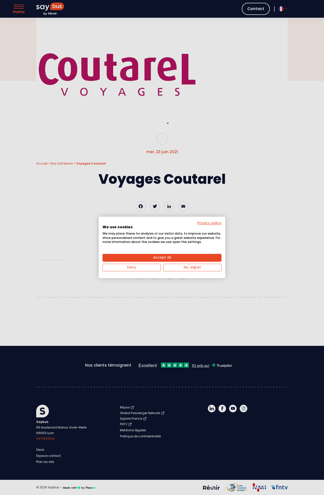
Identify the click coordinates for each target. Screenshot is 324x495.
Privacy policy (209, 223)
